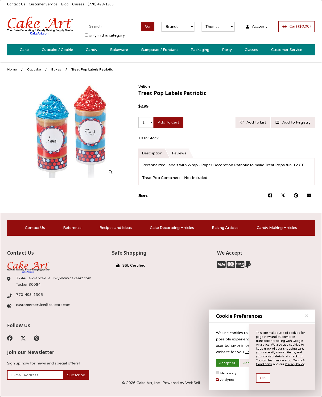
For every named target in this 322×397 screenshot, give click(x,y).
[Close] (306, 316)
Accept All (227, 363)
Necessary (228, 373)
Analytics (227, 380)
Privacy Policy (294, 364)
